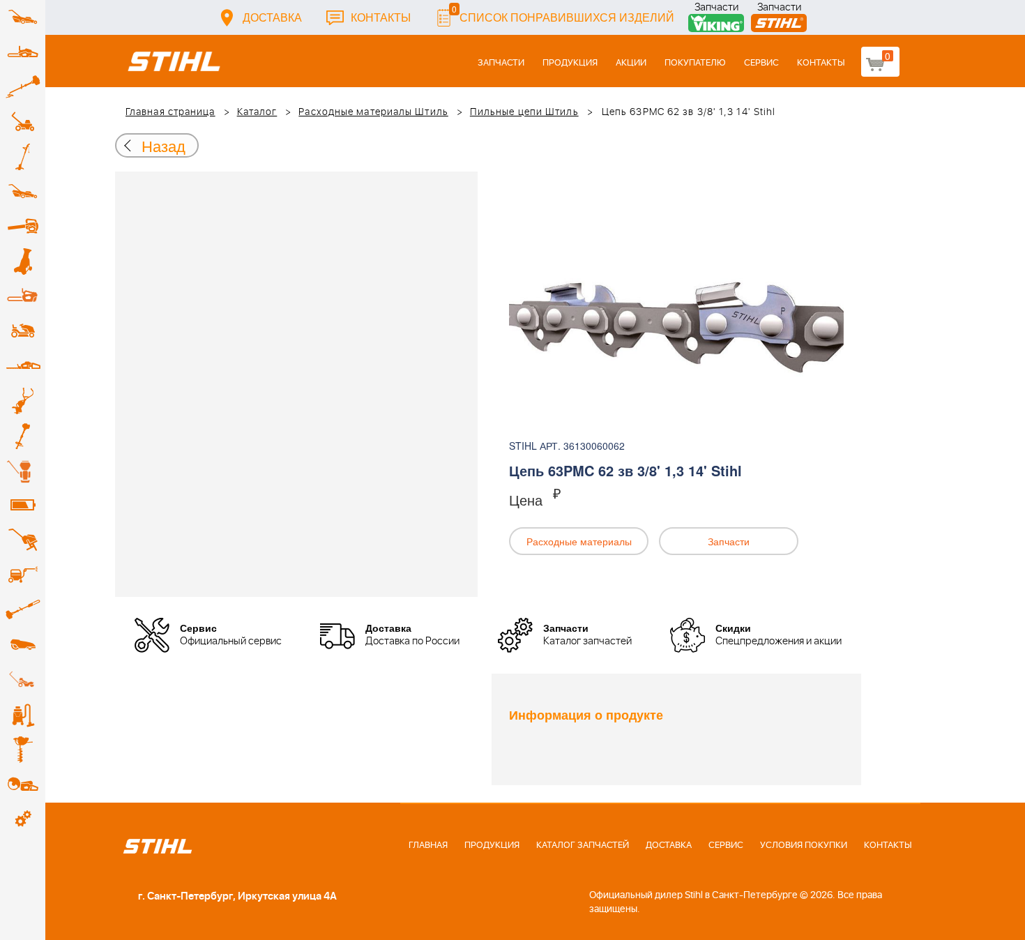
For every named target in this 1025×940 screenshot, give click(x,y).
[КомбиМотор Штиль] (22, 435)
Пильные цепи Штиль (524, 112)
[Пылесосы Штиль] (22, 714)
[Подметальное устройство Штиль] (22, 679)
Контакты (381, 17)
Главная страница (170, 112)
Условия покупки (803, 845)
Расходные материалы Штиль (373, 112)
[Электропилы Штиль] (22, 296)
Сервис (761, 63)
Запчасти (716, 8)
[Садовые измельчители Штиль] (22, 261)
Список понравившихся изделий (563, 13)
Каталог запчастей (582, 845)
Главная (428, 845)
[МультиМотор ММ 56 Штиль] (22, 401)
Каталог (257, 112)
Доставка (272, 17)
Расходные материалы (579, 541)
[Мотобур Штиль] (22, 749)
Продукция (570, 63)
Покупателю (695, 63)
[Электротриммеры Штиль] (22, 156)
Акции (631, 63)
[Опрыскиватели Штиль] (22, 470)
